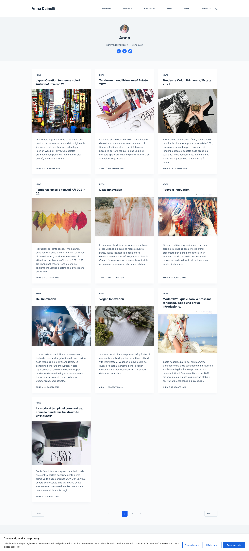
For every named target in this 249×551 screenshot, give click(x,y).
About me (106, 8)
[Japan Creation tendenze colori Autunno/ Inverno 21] (61, 111)
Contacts (206, 8)
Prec (39, 514)
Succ (209, 514)
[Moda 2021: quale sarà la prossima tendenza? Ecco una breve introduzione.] (187, 333)
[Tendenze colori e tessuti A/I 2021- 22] (61, 220)
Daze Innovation (110, 189)
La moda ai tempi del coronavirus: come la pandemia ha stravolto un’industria (59, 412)
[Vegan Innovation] (124, 326)
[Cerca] (216, 9)
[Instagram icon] (130, 51)
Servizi (126, 8)
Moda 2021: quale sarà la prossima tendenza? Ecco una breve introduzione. (187, 302)
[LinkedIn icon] (124, 51)
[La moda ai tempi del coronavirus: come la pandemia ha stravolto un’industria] (61, 443)
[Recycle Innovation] (187, 216)
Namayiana (149, 8)
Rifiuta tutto (211, 545)
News (38, 75)
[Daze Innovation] (124, 216)
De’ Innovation (46, 299)
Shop (186, 8)
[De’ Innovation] (61, 326)
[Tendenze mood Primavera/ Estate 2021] (124, 111)
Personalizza (191, 545)
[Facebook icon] (119, 51)
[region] (124, 542)
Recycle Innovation (176, 189)
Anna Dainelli (43, 8)
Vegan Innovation (111, 299)
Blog (169, 8)
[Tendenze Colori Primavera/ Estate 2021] (187, 111)
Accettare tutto (234, 545)
